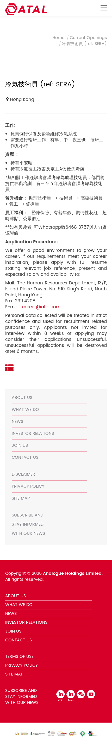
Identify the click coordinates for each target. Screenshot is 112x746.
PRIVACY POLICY (28, 486)
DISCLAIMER (23, 474)
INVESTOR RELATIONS (33, 433)
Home (58, 37)
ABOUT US (22, 397)
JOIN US (20, 445)
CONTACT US (25, 457)
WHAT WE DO (25, 409)
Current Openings (88, 37)
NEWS (17, 421)
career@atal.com (41, 307)
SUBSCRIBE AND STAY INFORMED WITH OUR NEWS (28, 524)
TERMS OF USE (19, 656)
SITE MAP (21, 498)
